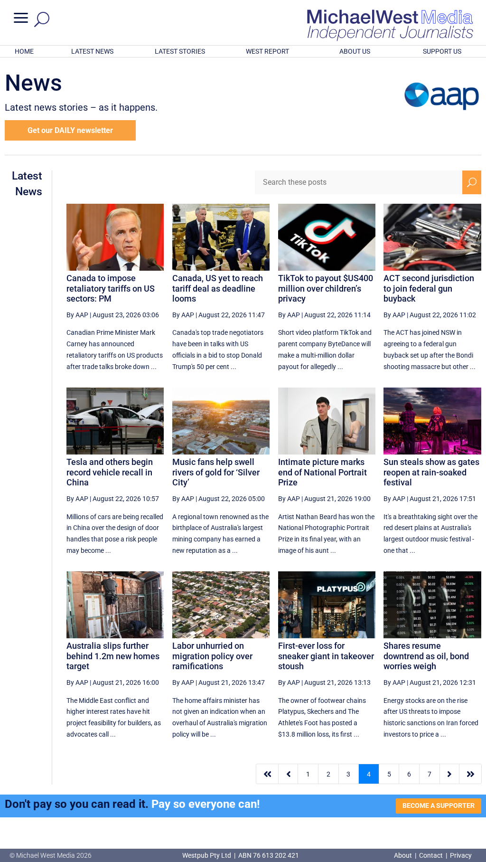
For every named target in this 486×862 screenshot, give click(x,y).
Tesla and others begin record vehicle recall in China (109, 472)
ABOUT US (354, 51)
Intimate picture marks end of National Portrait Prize (322, 472)
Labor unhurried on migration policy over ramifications (212, 656)
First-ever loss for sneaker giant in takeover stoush (326, 656)
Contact (431, 855)
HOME (24, 51)
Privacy (461, 855)
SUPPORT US (442, 51)
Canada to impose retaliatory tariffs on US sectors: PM (110, 288)
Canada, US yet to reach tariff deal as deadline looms (217, 288)
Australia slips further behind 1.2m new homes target (112, 656)
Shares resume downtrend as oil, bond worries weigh (426, 656)
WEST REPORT (267, 51)
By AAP (77, 315)
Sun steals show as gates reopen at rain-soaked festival (431, 472)
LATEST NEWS (92, 51)
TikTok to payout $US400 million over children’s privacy (325, 288)
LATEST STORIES (180, 51)
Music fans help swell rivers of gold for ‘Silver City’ (216, 472)
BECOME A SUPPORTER (438, 805)
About (403, 855)
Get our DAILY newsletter (70, 130)
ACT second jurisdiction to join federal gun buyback (428, 288)
